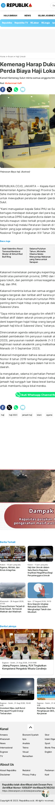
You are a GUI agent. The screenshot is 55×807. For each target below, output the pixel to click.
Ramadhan (27, 756)
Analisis (26, 743)
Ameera (4, 734)
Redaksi (26, 770)
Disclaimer (5, 774)
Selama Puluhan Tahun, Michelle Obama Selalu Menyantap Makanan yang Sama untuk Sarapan (40, 255)
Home (3, 56)
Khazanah (5, 739)
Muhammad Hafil (13, 83)
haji (2, 415)
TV (1, 756)
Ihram (10, 56)
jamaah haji (27, 415)
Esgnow (4, 752)
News (27, 15)
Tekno (25, 747)
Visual (25, 752)
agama (49, 415)
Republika (7, 22)
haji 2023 (13, 415)
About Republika (8, 770)
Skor (47, 734)
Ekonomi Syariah (30, 734)
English (48, 752)
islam (39, 415)
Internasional (6, 747)
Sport (47, 743)
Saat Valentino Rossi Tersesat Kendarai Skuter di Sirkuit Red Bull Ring (12, 252)
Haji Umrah (10, 15)
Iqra (24, 739)
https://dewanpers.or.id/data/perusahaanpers (24, 790)
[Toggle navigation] (3, 5)
